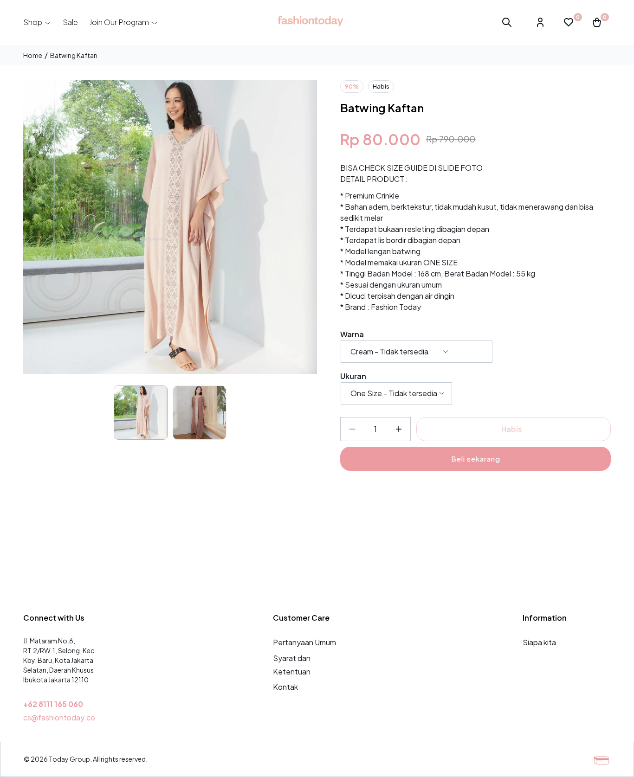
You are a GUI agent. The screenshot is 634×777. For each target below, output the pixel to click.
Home (32, 55)
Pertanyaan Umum (304, 642)
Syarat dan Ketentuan (292, 664)
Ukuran (353, 376)
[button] (37, 22)
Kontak (285, 687)
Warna (352, 334)
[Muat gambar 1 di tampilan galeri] (141, 412)
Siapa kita (539, 642)
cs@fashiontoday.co (59, 717)
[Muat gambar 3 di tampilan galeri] (200, 412)
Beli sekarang (475, 458)
